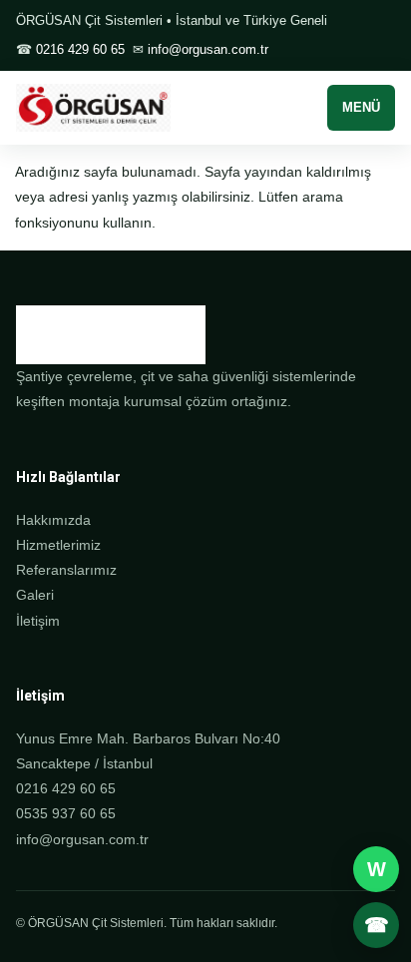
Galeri (35, 595)
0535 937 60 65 (66, 813)
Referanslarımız (66, 570)
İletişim (38, 621)
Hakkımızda (53, 520)
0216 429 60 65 (80, 49)
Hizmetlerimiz (58, 545)
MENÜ (361, 107)
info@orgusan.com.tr (208, 49)
